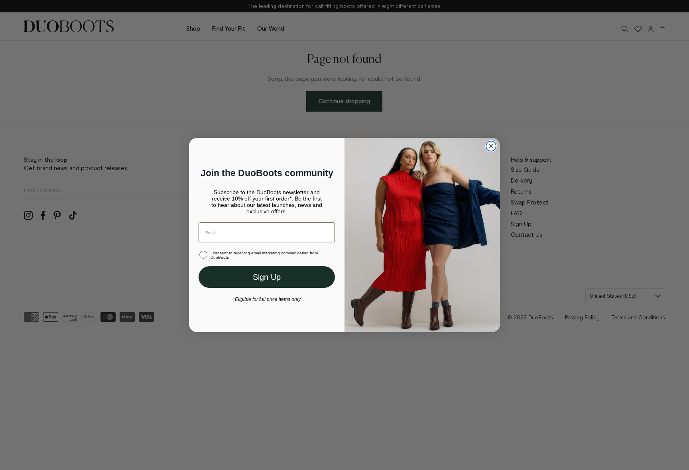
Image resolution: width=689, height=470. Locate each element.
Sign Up (267, 277)
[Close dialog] (491, 146)
